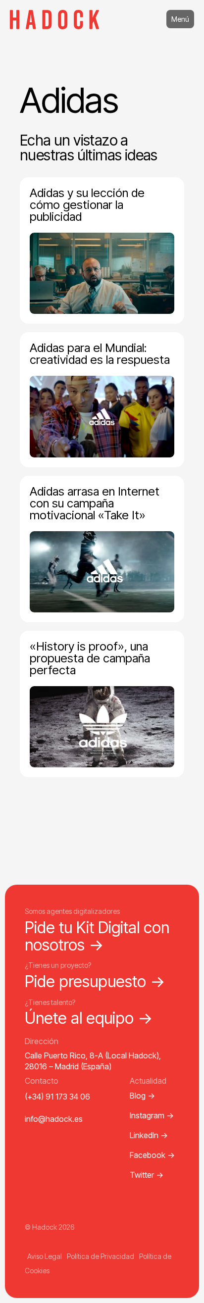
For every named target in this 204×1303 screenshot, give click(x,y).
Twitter (146, 1175)
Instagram (152, 1115)
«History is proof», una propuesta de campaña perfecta (90, 658)
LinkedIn (149, 1135)
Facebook (152, 1155)
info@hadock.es (54, 1119)
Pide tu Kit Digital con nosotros (97, 936)
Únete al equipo (89, 1018)
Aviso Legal (44, 1256)
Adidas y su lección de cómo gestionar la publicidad (87, 205)
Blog (142, 1096)
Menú (180, 19)
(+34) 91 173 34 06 (57, 1097)
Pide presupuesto (95, 981)
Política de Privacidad (100, 1256)
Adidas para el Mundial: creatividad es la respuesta (100, 354)
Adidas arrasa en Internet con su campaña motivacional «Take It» (94, 503)
